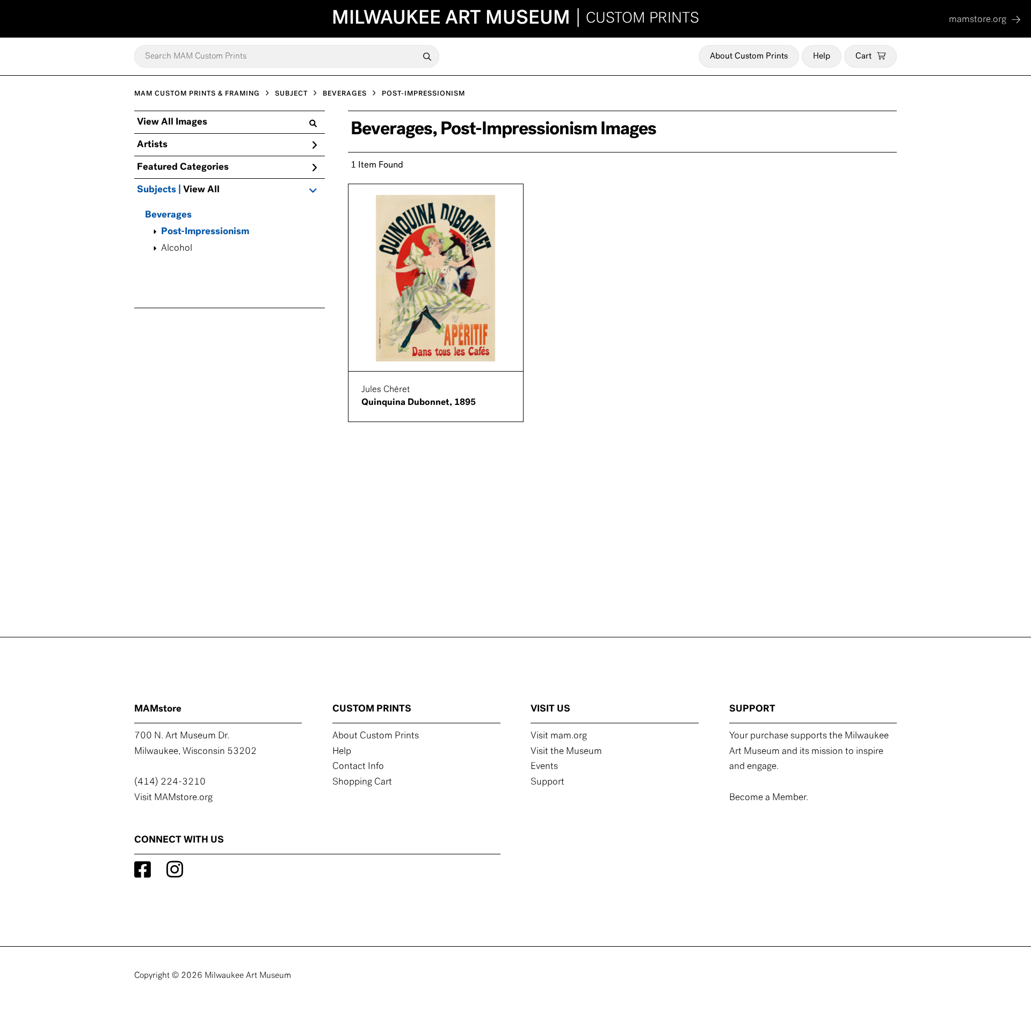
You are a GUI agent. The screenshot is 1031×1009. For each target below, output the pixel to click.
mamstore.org (977, 20)
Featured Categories (183, 167)
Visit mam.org (559, 736)
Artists (152, 145)
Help (821, 56)
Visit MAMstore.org (173, 798)
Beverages (168, 215)
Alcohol (176, 248)
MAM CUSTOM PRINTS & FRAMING (197, 93)
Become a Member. (768, 798)
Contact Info (358, 767)
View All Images (172, 122)
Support (547, 782)
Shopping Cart (362, 782)
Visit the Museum (566, 752)
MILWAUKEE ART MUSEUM (515, 18)
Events (544, 767)
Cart (863, 56)
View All (201, 190)
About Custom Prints (749, 56)
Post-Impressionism (205, 232)
